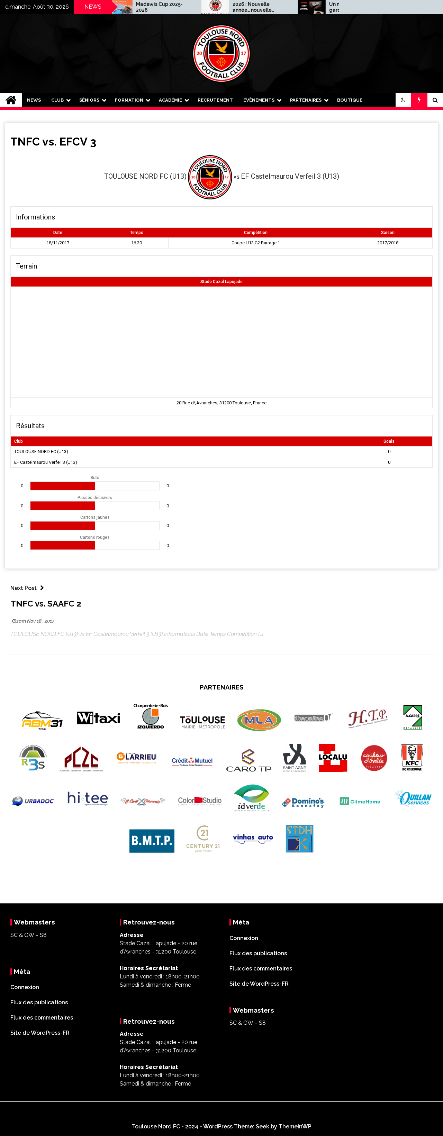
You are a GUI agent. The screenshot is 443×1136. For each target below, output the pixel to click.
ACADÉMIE (170, 100)
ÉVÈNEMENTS (258, 100)
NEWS (34, 100)
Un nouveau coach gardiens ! (330, 7)
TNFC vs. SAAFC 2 (45, 604)
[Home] (11, 100)
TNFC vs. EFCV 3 (53, 141)
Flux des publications (39, 1002)
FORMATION (129, 100)
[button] (403, 100)
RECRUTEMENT (215, 100)
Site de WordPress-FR (40, 1033)
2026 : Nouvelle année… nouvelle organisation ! (231, 7)
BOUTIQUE (349, 100)
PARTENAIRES (306, 100)
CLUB (57, 100)
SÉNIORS (89, 100)
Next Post (23, 588)
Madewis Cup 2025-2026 (138, 7)
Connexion (24, 987)
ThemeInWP (295, 1126)
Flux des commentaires (41, 1017)
